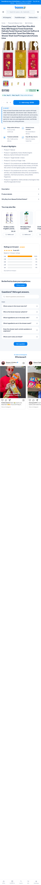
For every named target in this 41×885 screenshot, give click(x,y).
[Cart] (38, 12)
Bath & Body (29, 23)
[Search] (8, 12)
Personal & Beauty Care (15, 23)
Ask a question (20, 344)
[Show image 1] (6, 83)
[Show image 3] (18, 83)
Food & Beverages (20, 17)
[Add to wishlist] (35, 44)
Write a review (20, 285)
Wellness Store (33, 17)
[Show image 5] (30, 83)
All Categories (7, 17)
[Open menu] (3, 12)
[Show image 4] (24, 83)
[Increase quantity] (10, 102)
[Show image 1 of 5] (18, 76)
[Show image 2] (12, 83)
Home (3, 23)
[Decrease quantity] (3, 102)
